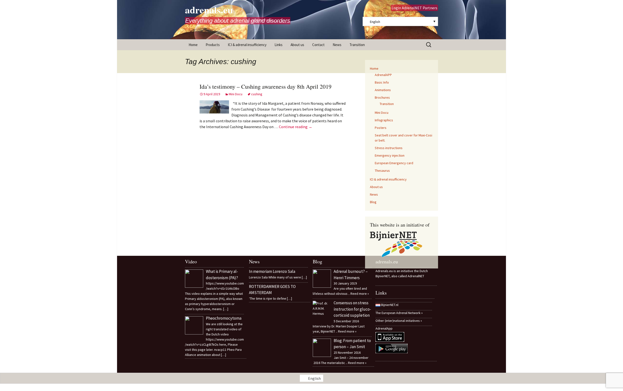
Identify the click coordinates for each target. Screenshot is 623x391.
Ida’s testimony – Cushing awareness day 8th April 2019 (265, 86)
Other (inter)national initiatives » (399, 320)
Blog (373, 202)
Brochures (382, 97)
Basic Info (382, 82)
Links (279, 44)
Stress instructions (389, 148)
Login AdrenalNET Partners (414, 7)
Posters (380, 127)
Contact (318, 44)
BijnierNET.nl (389, 305)
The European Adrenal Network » (399, 313)
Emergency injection (389, 155)
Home (193, 44)
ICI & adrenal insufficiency (247, 44)
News (337, 44)
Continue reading (295, 126)
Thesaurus (382, 170)
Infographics (384, 120)
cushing (256, 94)
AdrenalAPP (383, 75)
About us (297, 44)
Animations (383, 90)
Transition (357, 44)
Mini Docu (235, 94)
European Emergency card (394, 163)
